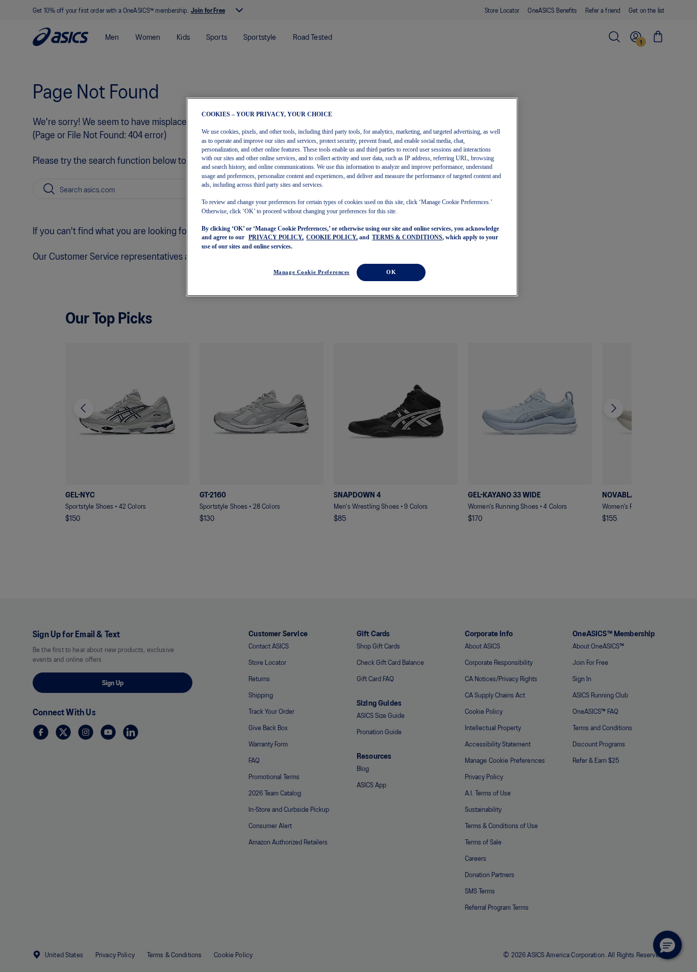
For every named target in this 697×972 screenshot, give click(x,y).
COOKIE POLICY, (332, 237)
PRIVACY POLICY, (276, 237)
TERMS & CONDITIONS (407, 237)
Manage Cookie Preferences (311, 272)
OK (391, 272)
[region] (352, 197)
